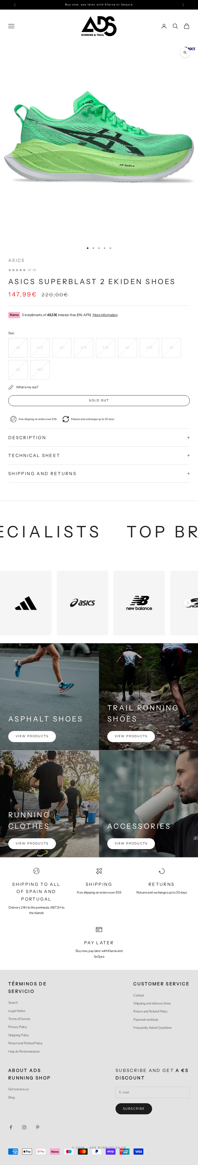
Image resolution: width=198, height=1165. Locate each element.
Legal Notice (16, 1011)
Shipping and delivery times (152, 1003)
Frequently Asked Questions (152, 1027)
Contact (138, 995)
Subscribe (134, 1109)
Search (13, 1002)
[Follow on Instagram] (24, 1127)
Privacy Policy (17, 1027)
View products (32, 736)
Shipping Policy (18, 1035)
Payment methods (145, 1019)
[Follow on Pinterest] (37, 1127)
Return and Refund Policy (25, 1043)
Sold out (99, 400)
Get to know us (18, 1089)
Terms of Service (19, 1019)
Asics (16, 260)
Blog (11, 1097)
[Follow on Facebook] (10, 1127)
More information (105, 315)
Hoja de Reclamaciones (23, 1051)
